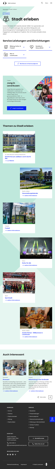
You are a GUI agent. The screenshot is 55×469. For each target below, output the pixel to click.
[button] (6, 14)
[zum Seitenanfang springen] (50, 397)
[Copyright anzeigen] (50, 113)
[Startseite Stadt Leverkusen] (46, 464)
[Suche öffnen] (42, 3)
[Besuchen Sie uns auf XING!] (15, 454)
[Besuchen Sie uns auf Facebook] (8, 454)
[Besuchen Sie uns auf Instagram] (10, 454)
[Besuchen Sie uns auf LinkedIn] (13, 454)
